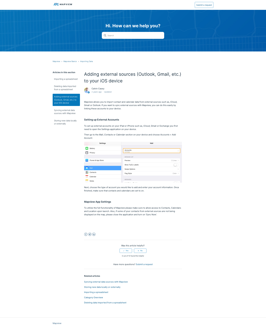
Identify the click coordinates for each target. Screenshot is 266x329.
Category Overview (93, 297)
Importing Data (86, 61)
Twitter (90, 234)
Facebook (86, 234)
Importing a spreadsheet (66, 79)
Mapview (56, 61)
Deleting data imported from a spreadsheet (65, 88)
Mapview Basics (70, 61)
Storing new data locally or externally (65, 122)
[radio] (126, 251)
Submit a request (204, 5)
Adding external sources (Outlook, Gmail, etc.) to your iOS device (65, 99)
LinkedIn (94, 234)
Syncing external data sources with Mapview (65, 112)
